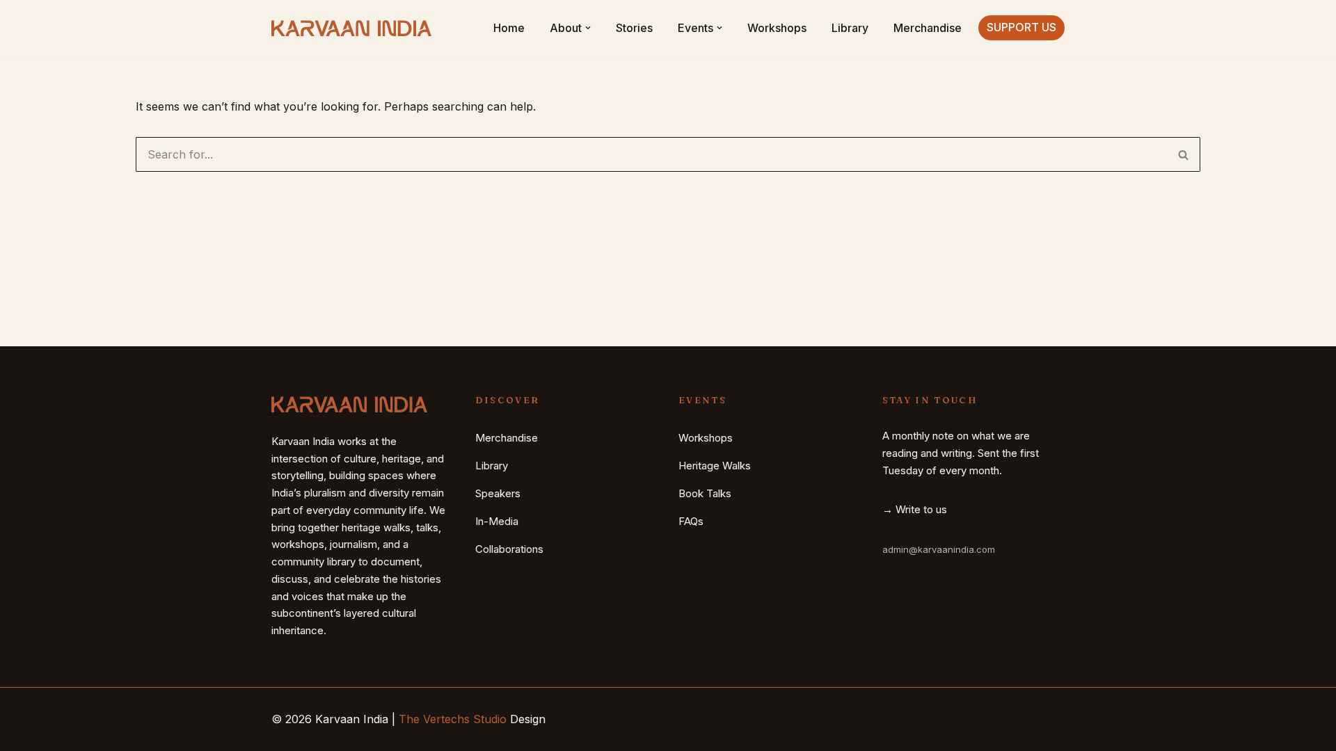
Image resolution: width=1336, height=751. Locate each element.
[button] (588, 28)
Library (850, 28)
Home (509, 28)
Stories (634, 28)
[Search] (1183, 154)
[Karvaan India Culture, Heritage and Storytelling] (351, 28)
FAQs (690, 521)
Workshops (776, 28)
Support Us (1021, 27)
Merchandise (927, 28)
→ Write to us (914, 509)
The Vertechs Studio (453, 719)
